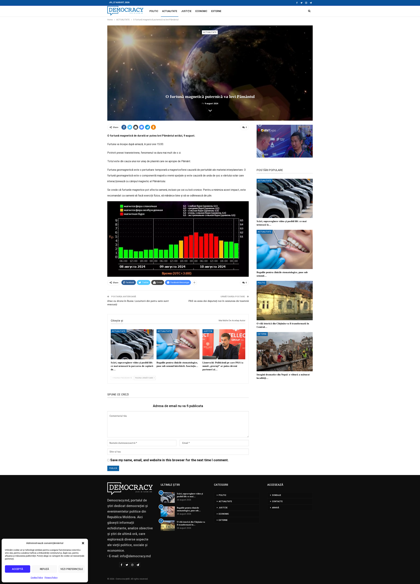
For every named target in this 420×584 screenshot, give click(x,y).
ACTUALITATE (169, 11)
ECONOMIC (201, 11)
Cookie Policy (37, 577)
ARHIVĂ (275, 508)
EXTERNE (216, 11)
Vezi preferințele (71, 569)
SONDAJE (276, 495)
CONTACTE (277, 501)
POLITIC (153, 11)
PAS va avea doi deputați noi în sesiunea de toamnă (219, 301)
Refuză (44, 569)
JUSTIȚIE (186, 11)
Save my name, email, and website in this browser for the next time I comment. (169, 460)
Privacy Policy (51, 577)
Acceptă (17, 569)
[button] (83, 543)
